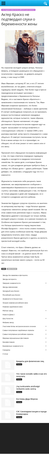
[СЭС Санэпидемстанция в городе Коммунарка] (7, 415)
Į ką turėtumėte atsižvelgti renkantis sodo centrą (28, 387)
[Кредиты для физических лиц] (7, 365)
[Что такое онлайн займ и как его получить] (7, 377)
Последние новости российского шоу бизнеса (18, 10)
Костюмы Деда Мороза (27, 399)
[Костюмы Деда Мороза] (7, 403)
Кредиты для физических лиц (30, 361)
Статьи (19, 364)
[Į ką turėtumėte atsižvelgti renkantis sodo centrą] (7, 390)
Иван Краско (12, 269)
